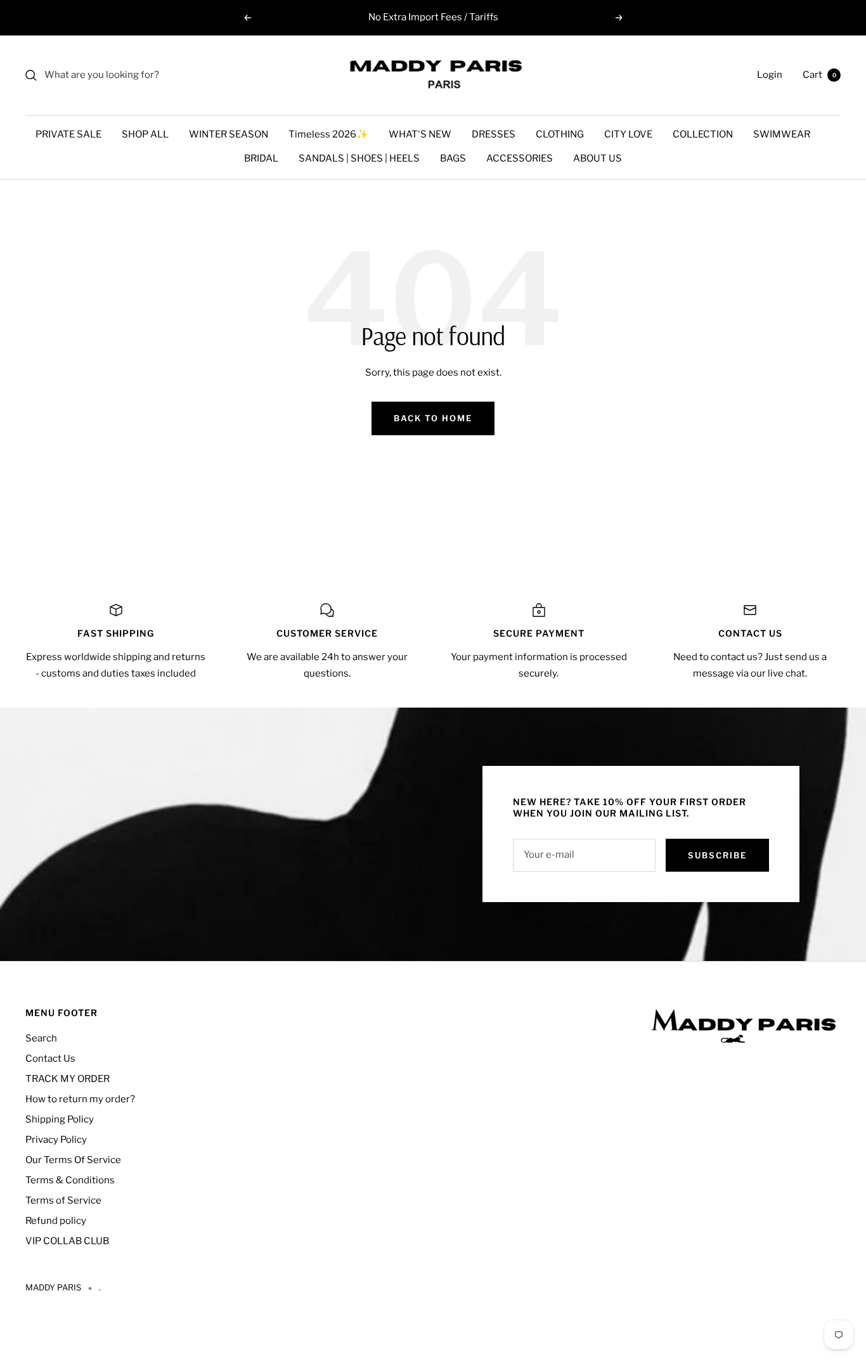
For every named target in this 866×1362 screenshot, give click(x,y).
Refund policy (55, 1220)
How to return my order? (80, 1099)
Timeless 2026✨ (328, 134)
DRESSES (493, 134)
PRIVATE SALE (68, 134)
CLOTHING (560, 134)
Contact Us (50, 1058)
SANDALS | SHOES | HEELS (359, 158)
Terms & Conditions (70, 1180)
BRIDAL (261, 158)
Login (769, 74)
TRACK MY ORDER (67, 1079)
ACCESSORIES (519, 158)
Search (41, 1038)
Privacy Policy (56, 1139)
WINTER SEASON (228, 134)
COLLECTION (703, 134)
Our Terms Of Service (73, 1160)
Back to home (433, 418)
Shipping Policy (59, 1119)
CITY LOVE (628, 134)
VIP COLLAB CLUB (67, 1241)
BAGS (453, 158)
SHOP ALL (145, 134)
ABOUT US (597, 158)
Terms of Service (63, 1200)
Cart (819, 74)
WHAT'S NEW (420, 134)
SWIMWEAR (781, 134)
